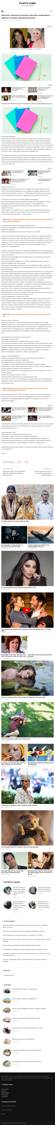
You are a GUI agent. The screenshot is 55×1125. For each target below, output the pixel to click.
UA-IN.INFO (4, 1096)
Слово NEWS (5, 1092)
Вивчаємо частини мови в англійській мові (23, 1039)
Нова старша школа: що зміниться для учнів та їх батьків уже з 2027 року (44, 889)
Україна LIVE (5, 1089)
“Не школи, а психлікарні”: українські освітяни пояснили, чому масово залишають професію (25, 960)
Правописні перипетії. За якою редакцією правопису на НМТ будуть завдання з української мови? (14, 473)
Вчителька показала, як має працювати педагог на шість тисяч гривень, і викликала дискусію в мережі (19, 891)
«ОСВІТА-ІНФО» (22, 1123)
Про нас (3, 1114)
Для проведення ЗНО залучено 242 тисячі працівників (26, 1061)
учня (26, 462)
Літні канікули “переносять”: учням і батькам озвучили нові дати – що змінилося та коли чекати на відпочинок (26, 954)
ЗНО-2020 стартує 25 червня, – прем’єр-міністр (24, 989)
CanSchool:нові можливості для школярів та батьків (26, 1018)
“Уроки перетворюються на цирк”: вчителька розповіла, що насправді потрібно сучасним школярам (19, 905)
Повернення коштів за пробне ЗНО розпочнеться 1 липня (27, 1028)
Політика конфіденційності (8, 1105)
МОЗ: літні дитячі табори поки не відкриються (24, 998)
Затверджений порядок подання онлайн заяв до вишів (26, 1050)
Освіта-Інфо (27, 3)
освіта (19, 462)
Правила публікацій (6, 1110)
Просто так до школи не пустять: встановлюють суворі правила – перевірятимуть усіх (43, 473)
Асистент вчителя (8, 462)
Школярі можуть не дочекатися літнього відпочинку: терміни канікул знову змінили (25, 949)
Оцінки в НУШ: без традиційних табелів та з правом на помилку (29, 1008)
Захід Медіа (4, 1094)
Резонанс (4, 1091)
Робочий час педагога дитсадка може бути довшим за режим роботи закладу (23, 931)
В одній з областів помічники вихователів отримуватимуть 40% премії (22, 945)
